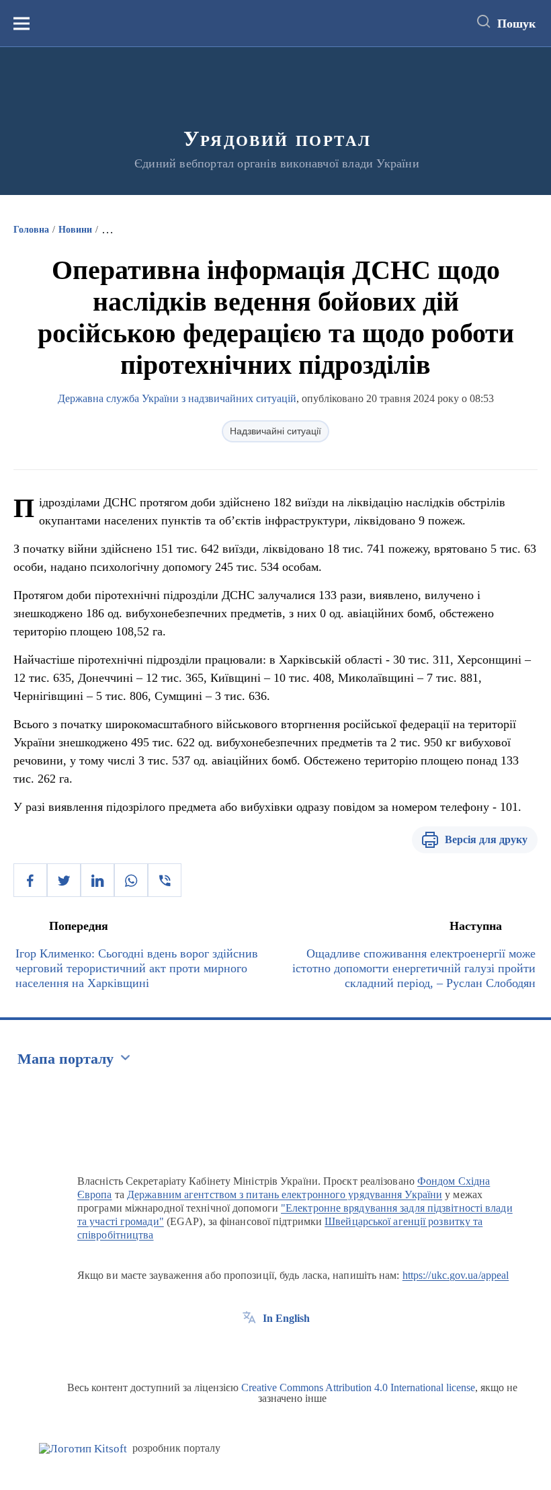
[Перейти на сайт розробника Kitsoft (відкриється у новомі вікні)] (83, 1448)
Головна (31, 230)
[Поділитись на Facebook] (30, 880)
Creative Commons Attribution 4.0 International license (358, 1387)
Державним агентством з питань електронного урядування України (284, 1194)
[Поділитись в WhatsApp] (131, 880)
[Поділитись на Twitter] (64, 880)
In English (286, 1318)
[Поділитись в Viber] (165, 880)
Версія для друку (486, 839)
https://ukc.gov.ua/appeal (455, 1275)
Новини (75, 230)
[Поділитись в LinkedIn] (97, 880)
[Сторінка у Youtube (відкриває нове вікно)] (299, 1349)
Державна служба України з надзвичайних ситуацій (177, 398)
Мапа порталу (65, 1058)
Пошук (516, 23)
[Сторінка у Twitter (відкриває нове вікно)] (274, 1349)
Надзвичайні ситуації (275, 431)
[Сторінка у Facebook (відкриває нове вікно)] (249, 1349)
